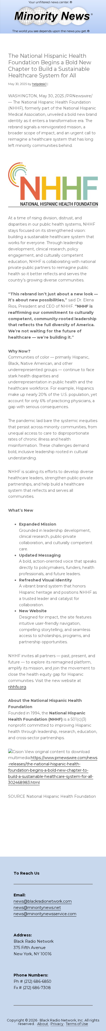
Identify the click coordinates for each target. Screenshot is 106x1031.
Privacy (57, 1024)
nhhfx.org (17, 686)
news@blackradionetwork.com (43, 901)
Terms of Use (77, 1024)
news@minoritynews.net (37, 907)
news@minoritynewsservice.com (45, 913)
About (43, 1024)
